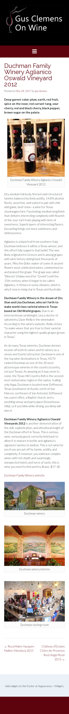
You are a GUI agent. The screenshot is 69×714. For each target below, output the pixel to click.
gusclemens (41, 91)
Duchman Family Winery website (24, 475)
